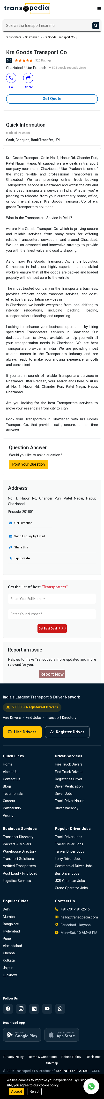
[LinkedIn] (34, 1009)
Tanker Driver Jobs (69, 851)
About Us (10, 772)
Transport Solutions (18, 859)
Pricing (8, 815)
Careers (9, 801)
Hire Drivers (12, 718)
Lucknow (10, 975)
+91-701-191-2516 (75, 909)
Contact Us (11, 779)
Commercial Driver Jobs (74, 866)
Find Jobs (33, 718)
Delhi (6, 909)
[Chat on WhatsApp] (91, 1086)
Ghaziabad (32, 37)
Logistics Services (17, 881)
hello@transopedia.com (79, 917)
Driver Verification (69, 786)
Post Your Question (28, 464)
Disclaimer (93, 1057)
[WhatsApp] (60, 1009)
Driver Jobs (64, 794)
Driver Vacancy (66, 808)
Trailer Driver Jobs (69, 844)
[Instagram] (21, 1009)
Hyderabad (11, 931)
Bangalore (11, 924)
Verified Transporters (19, 866)
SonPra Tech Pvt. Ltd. (72, 1071)
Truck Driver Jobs (68, 837)
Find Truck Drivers (68, 772)
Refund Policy (71, 1057)
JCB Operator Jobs (70, 881)
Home (8, 764)
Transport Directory (61, 718)
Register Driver (70, 732)
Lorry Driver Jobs (68, 859)
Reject (34, 1091)
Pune (7, 939)
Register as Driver (68, 779)
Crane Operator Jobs (71, 888)
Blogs (7, 786)
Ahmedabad (12, 946)
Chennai (9, 953)
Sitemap (52, 1063)
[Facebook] (8, 1009)
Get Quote (52, 98)
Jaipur (8, 968)
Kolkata (9, 960)
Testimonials (13, 794)
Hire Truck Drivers (68, 764)
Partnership (12, 808)
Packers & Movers (17, 844)
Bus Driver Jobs (67, 874)
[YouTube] (47, 1009)
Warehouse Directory (19, 851)
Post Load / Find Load (20, 874)
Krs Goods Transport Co (58, 37)
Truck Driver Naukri (69, 801)
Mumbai (9, 917)
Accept (16, 1091)
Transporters (12, 37)
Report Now (52, 674)
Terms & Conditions (42, 1057)
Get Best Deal (48, 628)
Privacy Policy (13, 1057)
